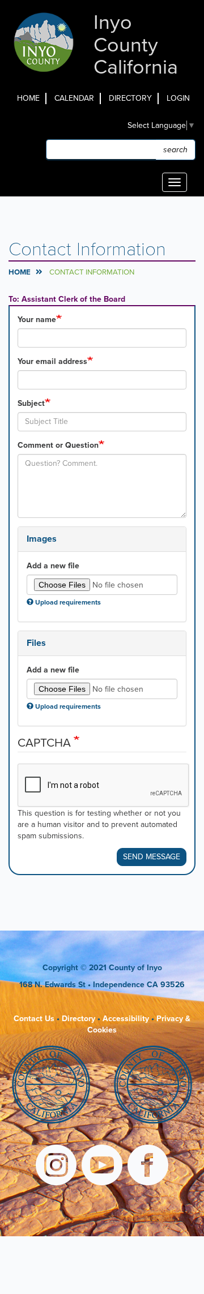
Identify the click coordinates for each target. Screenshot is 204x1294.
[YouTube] (102, 1167)
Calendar (74, 98)
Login (178, 98)
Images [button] (42, 539)
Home (28, 98)
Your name (37, 319)
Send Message (151, 857)
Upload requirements (68, 602)
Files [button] (36, 643)
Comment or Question (58, 445)
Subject (31, 403)
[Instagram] (56, 1167)
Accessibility (126, 1018)
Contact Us (34, 1018)
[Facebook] (148, 1167)
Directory (130, 98)
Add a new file (53, 566)
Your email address (52, 361)
